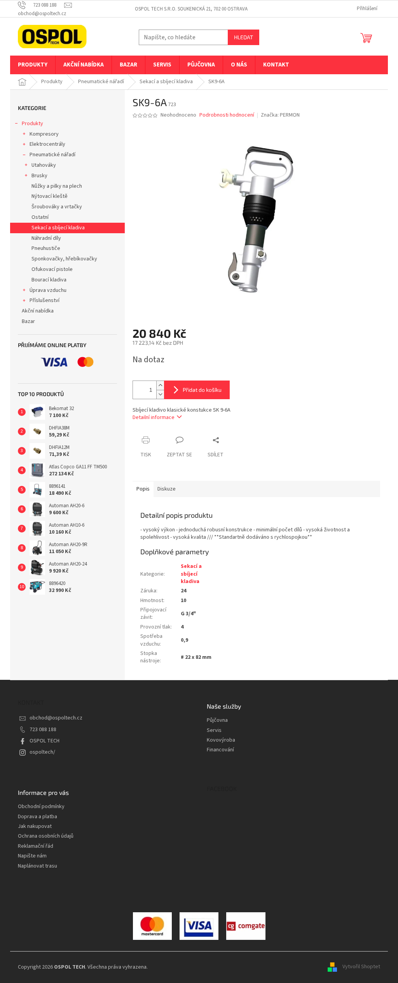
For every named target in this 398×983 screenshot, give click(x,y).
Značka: (280, 115)
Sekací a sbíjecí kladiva (58, 228)
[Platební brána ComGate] (152, 926)
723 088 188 (43, 729)
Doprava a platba (37, 817)
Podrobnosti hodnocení (226, 115)
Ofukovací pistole (52, 269)
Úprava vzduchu (48, 290)
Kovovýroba (221, 740)
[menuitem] (32, 65)
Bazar (28, 321)
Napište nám (32, 856)
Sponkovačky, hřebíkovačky (64, 259)
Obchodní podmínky (41, 806)
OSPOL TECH (44, 741)
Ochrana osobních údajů (45, 836)
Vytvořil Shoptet (361, 967)
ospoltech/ (42, 752)
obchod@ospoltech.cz (56, 718)
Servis (214, 730)
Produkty (32, 123)
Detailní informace (154, 417)
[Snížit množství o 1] (160, 394)
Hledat (243, 37)
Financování (220, 750)
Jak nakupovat (35, 826)
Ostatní (40, 217)
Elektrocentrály (47, 144)
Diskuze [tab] (166, 489)
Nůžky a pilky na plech (56, 186)
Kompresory (44, 134)
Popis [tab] (143, 489)
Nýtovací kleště (49, 196)
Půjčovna (217, 720)
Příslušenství (44, 300)
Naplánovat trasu (37, 866)
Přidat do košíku (202, 389)
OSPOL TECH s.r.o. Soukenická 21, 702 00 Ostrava (191, 8)
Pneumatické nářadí (52, 155)
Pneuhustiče (45, 248)
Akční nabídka (38, 311)
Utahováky (43, 165)
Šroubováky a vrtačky (56, 207)
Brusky (39, 176)
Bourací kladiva (48, 280)
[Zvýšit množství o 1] (160, 385)
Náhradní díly (46, 238)
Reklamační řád (35, 846)
